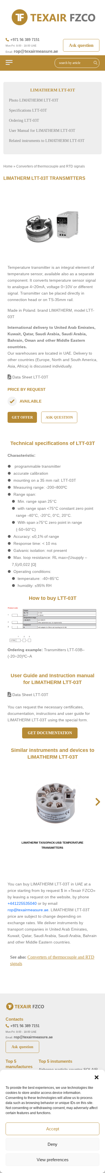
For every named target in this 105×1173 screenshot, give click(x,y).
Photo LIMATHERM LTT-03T (34, 100)
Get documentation (50, 733)
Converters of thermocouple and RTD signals (50, 166)
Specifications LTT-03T (28, 110)
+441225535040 (22, 903)
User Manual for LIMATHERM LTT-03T (42, 130)
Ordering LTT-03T (24, 120)
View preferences (53, 1159)
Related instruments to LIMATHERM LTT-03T (47, 141)
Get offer (22, 417)
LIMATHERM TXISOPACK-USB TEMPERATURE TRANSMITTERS (52, 845)
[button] (96, 1077)
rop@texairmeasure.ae (36, 51)
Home (8, 166)
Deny (52, 1144)
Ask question (81, 45)
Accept (52, 1128)
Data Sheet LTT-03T (29, 377)
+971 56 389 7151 (24, 40)
